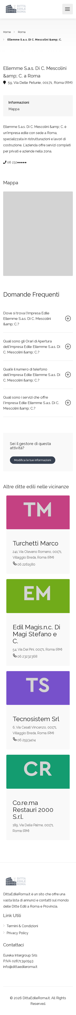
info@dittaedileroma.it (20, 967)
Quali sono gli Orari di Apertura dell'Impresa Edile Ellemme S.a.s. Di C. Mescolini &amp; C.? (31, 346)
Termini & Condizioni (22, 926)
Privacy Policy (17, 933)
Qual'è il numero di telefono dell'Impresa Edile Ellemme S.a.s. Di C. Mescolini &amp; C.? (31, 374)
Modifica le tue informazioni (32, 460)
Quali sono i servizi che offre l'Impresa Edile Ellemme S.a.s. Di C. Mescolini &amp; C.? (31, 402)
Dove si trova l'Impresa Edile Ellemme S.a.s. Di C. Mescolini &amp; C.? (27, 318)
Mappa (13, 109)
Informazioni (18, 102)
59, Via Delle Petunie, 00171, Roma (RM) (40, 82)
